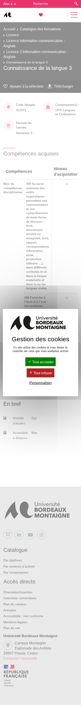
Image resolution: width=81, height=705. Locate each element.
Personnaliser (40, 383)
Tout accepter (42, 362)
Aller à (7, 4)
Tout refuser (42, 373)
